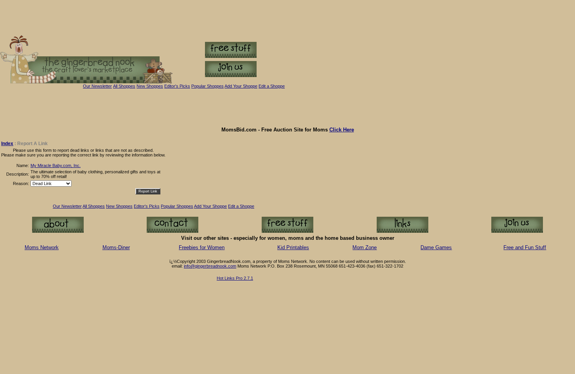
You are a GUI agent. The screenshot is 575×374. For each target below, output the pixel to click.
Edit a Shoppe (272, 86)
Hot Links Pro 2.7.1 (235, 278)
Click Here (341, 130)
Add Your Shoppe (210, 206)
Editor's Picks (177, 86)
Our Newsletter (97, 86)
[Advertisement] (287, 107)
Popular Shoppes (207, 86)
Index (7, 143)
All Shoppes (124, 86)
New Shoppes (150, 86)
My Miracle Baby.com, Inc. (56, 165)
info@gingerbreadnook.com (210, 266)
